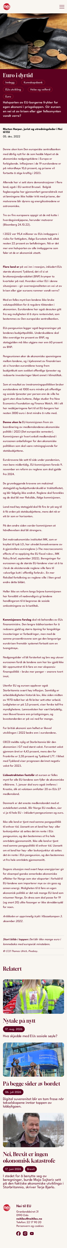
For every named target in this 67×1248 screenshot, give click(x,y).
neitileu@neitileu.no (29, 1219)
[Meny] (62, 6)
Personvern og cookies (30, 1226)
